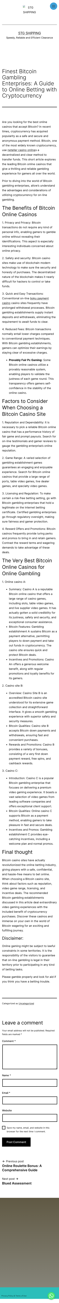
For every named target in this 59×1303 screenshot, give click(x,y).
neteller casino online (21, 150)
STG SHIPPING (29, 33)
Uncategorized (26, 1003)
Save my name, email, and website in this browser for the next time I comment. (28, 1129)
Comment (9, 1041)
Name (6, 1075)
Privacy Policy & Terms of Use (13, 1296)
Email (6, 1092)
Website (7, 1110)
